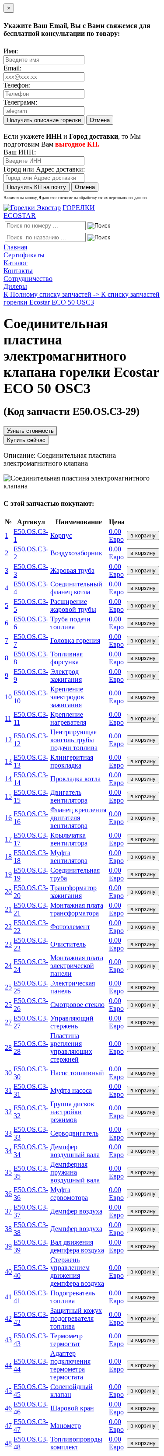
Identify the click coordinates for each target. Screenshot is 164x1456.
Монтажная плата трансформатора (76, 909)
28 (8, 1047)
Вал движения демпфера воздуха (77, 1246)
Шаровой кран (72, 1408)
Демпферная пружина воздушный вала (75, 1172)
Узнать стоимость (30, 431)
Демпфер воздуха (76, 1211)
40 (8, 1271)
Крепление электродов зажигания (67, 697)
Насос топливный (77, 1073)
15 (8, 796)
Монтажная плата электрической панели (76, 965)
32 (8, 1112)
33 (8, 1133)
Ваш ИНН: (19, 152)
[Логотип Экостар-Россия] (32, 207)
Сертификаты (24, 255)
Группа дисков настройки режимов (72, 1111)
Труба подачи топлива (70, 623)
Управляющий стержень (72, 1022)
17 (8, 839)
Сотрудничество (27, 278)
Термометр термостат (66, 1339)
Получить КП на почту (36, 187)
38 (8, 1228)
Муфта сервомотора (69, 1193)
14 (8, 778)
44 (8, 1365)
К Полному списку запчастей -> (52, 294)
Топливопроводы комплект (76, 1443)
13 (8, 761)
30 (8, 1073)
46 (8, 1408)
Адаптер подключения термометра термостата (70, 1365)
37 (8, 1211)
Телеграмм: (20, 102)
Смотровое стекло (77, 1004)
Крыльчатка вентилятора (68, 839)
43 (8, 1340)
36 (8, 1193)
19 (8, 874)
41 (8, 1297)
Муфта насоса (71, 1090)
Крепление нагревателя (68, 718)
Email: (12, 68)
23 (8, 944)
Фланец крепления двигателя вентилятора (78, 817)
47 (8, 1425)
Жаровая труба (72, 570)
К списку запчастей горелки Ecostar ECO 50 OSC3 (81, 298)
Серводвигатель (74, 1133)
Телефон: (17, 85)
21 (8, 909)
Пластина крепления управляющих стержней (71, 1047)
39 (8, 1246)
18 (8, 856)
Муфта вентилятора (68, 856)
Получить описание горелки (44, 120)
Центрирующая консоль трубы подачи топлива (74, 739)
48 (8, 1443)
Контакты (18, 270)
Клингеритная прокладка (71, 761)
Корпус (61, 535)
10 (8, 697)
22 (8, 926)
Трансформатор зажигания (73, 891)
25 (8, 987)
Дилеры (15, 286)
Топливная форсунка (66, 658)
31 (8, 1090)
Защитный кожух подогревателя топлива (76, 1318)
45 (8, 1390)
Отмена (100, 120)
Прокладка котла (75, 778)
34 (8, 1150)
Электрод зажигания (66, 675)
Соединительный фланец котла (76, 588)
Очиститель (68, 944)
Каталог (15, 263)
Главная (15, 247)
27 (8, 1022)
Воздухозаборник (76, 553)
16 (8, 817)
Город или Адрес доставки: (44, 169)
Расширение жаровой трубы (73, 605)
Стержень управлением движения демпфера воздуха (77, 1271)
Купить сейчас (26, 440)
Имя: (10, 51)
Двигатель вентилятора (68, 796)
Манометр (65, 1425)
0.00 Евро (116, 535)
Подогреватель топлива (72, 1297)
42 (8, 1318)
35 (8, 1172)
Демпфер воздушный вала (75, 1150)
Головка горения (75, 640)
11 (8, 718)
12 (8, 740)
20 (8, 891)
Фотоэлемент (70, 926)
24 (8, 965)
